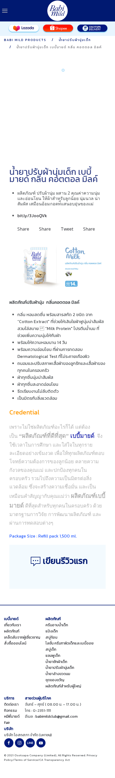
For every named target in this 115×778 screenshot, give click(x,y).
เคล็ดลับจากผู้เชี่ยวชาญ (22, 637)
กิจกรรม (10, 710)
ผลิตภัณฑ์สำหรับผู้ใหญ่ (63, 686)
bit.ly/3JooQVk (32, 215)
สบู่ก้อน (51, 637)
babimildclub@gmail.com (56, 716)
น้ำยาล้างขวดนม (57, 674)
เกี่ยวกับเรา (12, 625)
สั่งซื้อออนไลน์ (15, 643)
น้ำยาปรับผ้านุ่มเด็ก (59, 667)
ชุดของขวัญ (54, 680)
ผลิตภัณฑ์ (11, 631)
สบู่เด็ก (50, 649)
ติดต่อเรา (11, 704)
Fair (7, 722)
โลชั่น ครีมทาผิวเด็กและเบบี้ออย (69, 643)
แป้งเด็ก (51, 631)
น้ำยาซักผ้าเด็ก (56, 662)
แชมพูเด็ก (52, 655)
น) (50, 735)
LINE (30, 742)
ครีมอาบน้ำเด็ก (56, 625)
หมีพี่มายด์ (12, 716)
